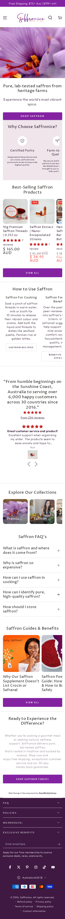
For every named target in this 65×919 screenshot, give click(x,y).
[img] (32, 412)
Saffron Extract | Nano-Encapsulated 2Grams (41, 233)
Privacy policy (43, 901)
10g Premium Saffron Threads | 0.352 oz (15, 231)
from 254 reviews (33, 417)
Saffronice (26, 897)
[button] (50, 17)
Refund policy (24, 901)
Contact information (34, 911)
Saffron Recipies (21, 347)
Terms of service (24, 906)
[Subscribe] (60, 844)
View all (32, 273)
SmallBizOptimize (48, 793)
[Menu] (5, 17)
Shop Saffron (33, 116)
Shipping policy (45, 906)
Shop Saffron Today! (32, 779)
